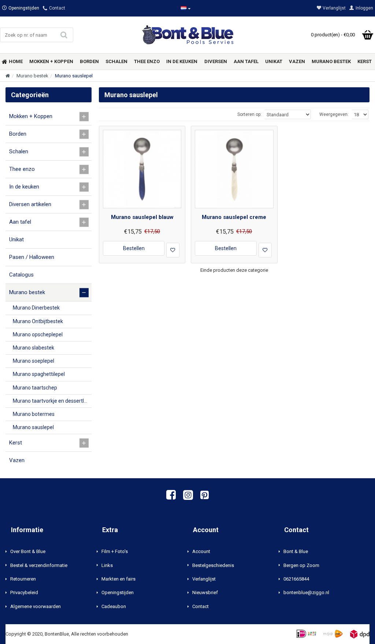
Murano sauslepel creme (234, 217)
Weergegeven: (334, 114)
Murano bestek (32, 75)
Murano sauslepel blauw (142, 217)
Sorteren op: (249, 114)
